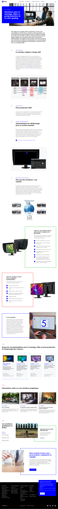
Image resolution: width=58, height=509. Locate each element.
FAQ (21, 491)
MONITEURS (21, 3)
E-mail (41, 489)
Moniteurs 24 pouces (14, 492)
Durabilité (30, 491)
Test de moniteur (23, 492)
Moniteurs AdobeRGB (14, 495)
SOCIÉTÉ (42, 3)
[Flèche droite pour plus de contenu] (56, 369)
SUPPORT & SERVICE (35, 3)
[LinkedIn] (55, 508)
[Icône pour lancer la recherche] (55, 3)
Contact (30, 492)
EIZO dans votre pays (32, 498)
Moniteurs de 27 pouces (15, 491)
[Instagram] (50, 508)
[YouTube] (53, 508)
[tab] (4, 435)
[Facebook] (48, 508)
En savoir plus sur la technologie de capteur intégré (26, 142)
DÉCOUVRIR (27, 3)
